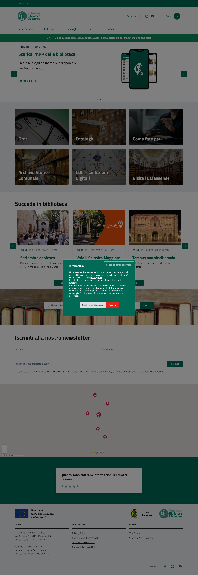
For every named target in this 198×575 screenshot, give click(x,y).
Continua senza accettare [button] (118, 265)
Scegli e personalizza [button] (92, 305)
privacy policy (96, 277)
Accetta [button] (112, 305)
